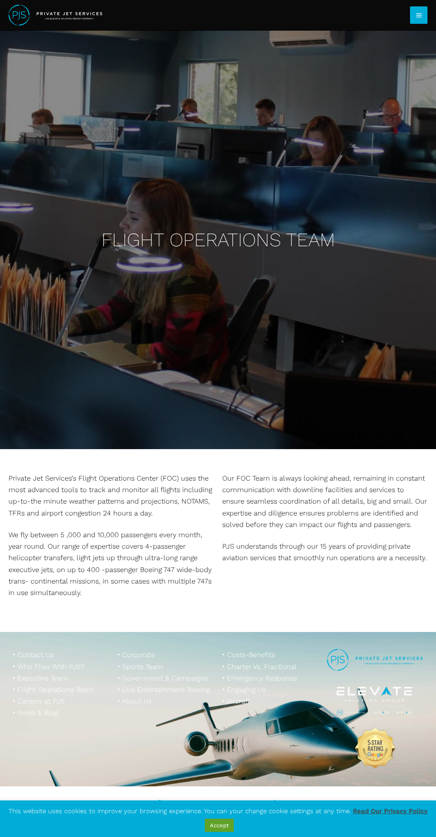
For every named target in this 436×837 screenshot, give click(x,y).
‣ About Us (135, 701)
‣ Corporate (136, 655)
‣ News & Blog (35, 713)
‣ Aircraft (236, 701)
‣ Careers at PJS (39, 701)
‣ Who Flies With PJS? (48, 667)
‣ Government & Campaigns (163, 678)
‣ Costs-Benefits (248, 655)
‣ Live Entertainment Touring (164, 690)
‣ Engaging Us (244, 690)
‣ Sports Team (140, 667)
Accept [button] (219, 825)
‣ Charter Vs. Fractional (259, 667)
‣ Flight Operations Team (53, 690)
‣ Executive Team (40, 678)
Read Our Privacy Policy (390, 811)
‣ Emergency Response (259, 678)
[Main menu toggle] (418, 15)
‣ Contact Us (33, 655)
